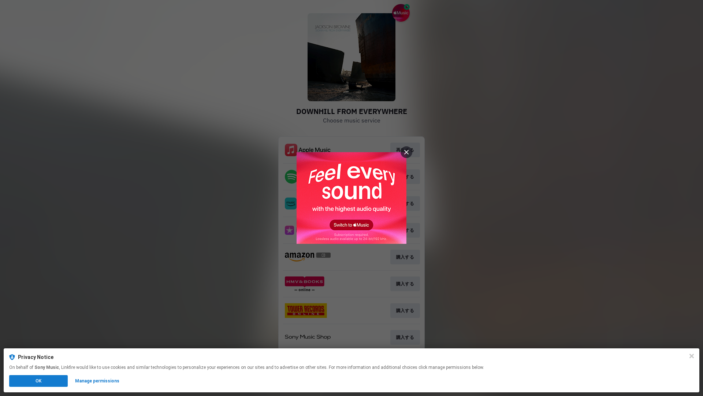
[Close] (692, 356)
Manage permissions (97, 381)
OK (38, 381)
